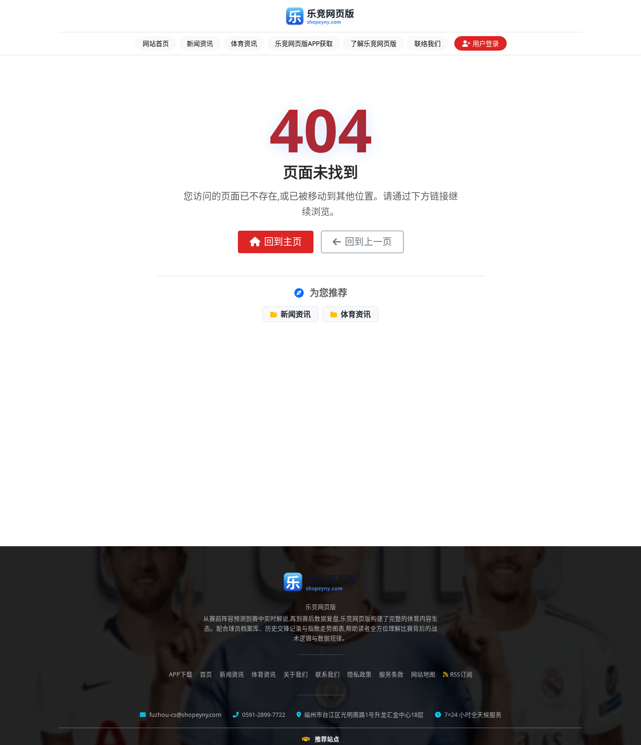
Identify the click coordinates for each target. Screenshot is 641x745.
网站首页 (156, 43)
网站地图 (423, 674)
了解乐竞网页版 (374, 43)
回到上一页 (368, 241)
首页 (206, 674)
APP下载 (180, 674)
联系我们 (327, 674)
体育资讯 (244, 43)
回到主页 (283, 241)
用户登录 (486, 43)
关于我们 (295, 674)
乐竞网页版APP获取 (304, 43)
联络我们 (427, 43)
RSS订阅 (461, 674)
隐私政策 (359, 674)
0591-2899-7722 (263, 715)
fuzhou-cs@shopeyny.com (184, 715)
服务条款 (391, 674)
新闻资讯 (200, 43)
